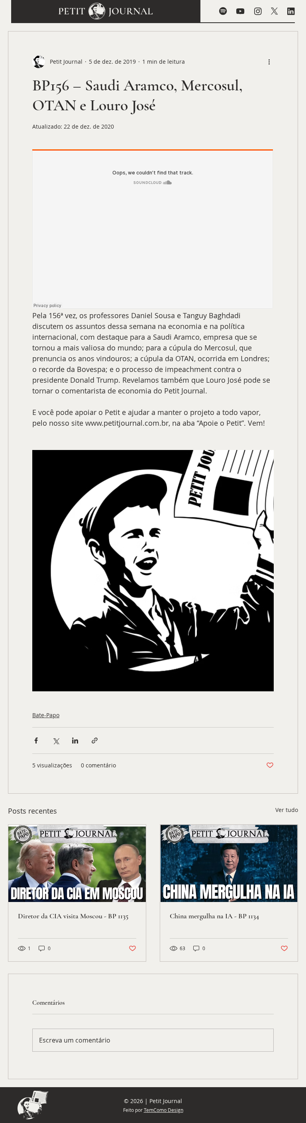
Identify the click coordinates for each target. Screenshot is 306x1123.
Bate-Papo (45, 715)
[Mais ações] (269, 62)
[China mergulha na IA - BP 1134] (229, 863)
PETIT (71, 11)
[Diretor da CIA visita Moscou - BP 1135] (77, 863)
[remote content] (153, 229)
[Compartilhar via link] (94, 740)
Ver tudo (286, 810)
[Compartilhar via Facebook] (36, 740)
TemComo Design (163, 1110)
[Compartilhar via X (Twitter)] (55, 740)
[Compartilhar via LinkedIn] (75, 740)
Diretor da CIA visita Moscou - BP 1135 (73, 916)
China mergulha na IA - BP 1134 (214, 916)
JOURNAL (130, 11)
